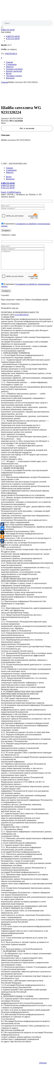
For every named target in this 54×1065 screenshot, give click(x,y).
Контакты (10, 78)
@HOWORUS (11, 54)
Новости (9, 67)
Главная (9, 62)
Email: (11, 192)
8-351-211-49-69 (12, 38)
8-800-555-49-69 (8, 30)
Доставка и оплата (14, 76)
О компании (11, 64)
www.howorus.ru (22, 315)
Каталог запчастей (14, 71)
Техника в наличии (14, 69)
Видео (8, 73)
